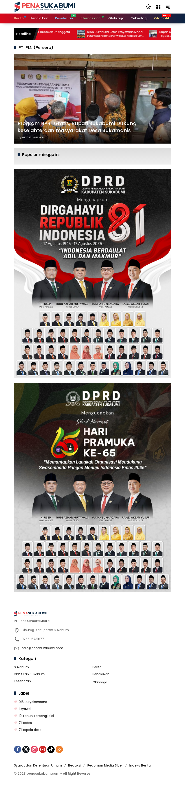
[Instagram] (34, 749)
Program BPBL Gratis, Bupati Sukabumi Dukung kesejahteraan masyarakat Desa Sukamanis (77, 127)
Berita (97, 667)
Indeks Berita (140, 765)
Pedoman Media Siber (105, 765)
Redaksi (74, 765)
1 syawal (25, 709)
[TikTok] (51, 749)
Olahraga (99, 682)
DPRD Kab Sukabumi (29, 674)
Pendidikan (100, 674)
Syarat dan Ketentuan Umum (38, 765)
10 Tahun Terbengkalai (36, 716)
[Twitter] (26, 749)
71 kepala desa (30, 730)
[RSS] (59, 749)
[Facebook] (17, 749)
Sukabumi (22, 667)
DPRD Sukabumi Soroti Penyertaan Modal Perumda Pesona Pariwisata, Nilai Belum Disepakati (90, 34)
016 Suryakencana (33, 702)
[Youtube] (42, 749)
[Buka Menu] (158, 6)
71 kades (25, 723)
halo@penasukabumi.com (42, 648)
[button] (148, 6)
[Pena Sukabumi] (44, 6)
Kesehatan (22, 681)
